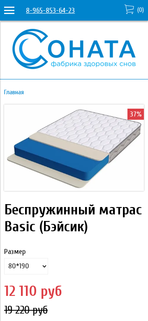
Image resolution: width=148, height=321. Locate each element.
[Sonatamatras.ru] (74, 67)
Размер (14, 251)
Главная (14, 92)
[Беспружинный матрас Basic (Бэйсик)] (74, 188)
